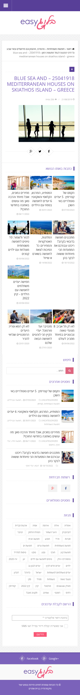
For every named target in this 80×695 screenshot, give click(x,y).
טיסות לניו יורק (64, 559)
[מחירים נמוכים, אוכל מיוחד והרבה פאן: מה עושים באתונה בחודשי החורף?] (18, 183)
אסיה (35, 525)
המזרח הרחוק (34, 532)
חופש (47, 539)
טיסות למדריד (20, 552)
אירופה (46, 525)
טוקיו (34, 552)
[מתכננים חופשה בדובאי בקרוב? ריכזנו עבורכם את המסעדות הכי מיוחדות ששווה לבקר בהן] (63, 227)
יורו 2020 (13, 559)
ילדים (68, 565)
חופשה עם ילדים (14, 400)
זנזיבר (20, 532)
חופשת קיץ (66, 552)
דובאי (37, 465)
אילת (56, 525)
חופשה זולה (16, 441)
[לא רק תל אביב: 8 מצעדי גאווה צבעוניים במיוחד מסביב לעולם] (63, 316)
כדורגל (27, 572)
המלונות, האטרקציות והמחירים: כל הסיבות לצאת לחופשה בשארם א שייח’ (42, 247)
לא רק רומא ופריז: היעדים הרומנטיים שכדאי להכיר (19, 332)
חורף (53, 552)
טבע (43, 552)
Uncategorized (49, 400)
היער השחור (51, 532)
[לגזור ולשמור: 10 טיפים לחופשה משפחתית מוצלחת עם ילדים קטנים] (18, 227)
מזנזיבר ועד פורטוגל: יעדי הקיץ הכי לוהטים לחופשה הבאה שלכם (42, 334)
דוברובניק (66, 532)
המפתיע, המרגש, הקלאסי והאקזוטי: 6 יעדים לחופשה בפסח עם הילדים (41, 199)
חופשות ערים (43, 545)
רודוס (68, 592)
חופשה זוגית (33, 539)
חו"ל (57, 539)
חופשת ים (27, 545)
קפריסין (40, 403)
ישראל (38, 572)
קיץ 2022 (25, 586)
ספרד (39, 579)
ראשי (69, 49)
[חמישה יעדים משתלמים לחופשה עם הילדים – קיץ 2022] (18, 272)
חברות (68, 539)
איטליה (67, 525)
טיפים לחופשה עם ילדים (41, 559)
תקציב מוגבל (31, 592)
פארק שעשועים (64, 586)
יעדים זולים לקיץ (53, 565)
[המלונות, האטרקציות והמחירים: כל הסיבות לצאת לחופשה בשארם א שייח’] (41, 227)
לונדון (16, 572)
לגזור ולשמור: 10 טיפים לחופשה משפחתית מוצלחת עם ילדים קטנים (18, 245)
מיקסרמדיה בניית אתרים (40, 688)
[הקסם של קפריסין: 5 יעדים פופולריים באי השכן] (63, 183)
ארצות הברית (21, 525)
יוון (24, 559)
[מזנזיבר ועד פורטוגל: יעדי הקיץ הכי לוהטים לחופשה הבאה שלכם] (41, 316)
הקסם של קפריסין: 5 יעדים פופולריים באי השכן (64, 199)
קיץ (37, 586)
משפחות (51, 579)
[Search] (69, 370)
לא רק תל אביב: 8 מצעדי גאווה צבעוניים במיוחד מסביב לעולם (64, 332)
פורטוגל (47, 586)
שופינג (46, 592)
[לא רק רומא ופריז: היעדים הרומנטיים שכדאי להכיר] (18, 316)
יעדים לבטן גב (34, 565)
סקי (29, 579)
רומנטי (57, 592)
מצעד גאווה (65, 579)
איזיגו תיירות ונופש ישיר (29, 684)
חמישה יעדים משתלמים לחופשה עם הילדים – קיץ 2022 (21, 290)
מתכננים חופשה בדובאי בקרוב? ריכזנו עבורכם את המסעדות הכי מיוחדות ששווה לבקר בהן (64, 247)
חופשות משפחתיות (56, 49)
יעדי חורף (29, 465)
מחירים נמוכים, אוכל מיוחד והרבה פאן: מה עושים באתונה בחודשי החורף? (18, 201)
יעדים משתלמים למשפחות (59, 572)
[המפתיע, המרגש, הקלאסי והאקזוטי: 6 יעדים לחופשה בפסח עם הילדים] (41, 183)
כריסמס (52, 444)
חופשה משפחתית (63, 545)
